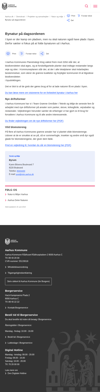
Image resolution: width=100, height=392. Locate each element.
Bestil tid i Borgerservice (19, 337)
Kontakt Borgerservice (18, 308)
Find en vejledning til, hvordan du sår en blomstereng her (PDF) (38, 145)
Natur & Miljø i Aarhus (18, 194)
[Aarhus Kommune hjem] (9, 6)
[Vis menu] (95, 6)
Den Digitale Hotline (17, 373)
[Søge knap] (86, 6)
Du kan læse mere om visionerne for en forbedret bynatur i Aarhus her (41, 92)
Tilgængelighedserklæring (20, 273)
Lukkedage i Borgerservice (20, 343)
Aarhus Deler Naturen (18, 200)
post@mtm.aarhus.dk (25, 174)
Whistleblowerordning (18, 267)
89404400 (21, 171)
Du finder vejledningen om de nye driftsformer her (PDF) (34, 121)
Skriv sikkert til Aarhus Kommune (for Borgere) (28, 281)
